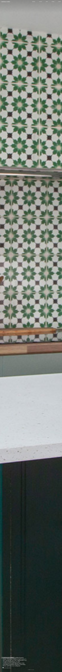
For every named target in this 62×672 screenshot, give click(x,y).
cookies (8, 657)
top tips (53, 1)
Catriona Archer (5, 1)
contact (59, 1)
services (40, 1)
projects (33, 1)
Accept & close (11, 657)
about (47, 1)
